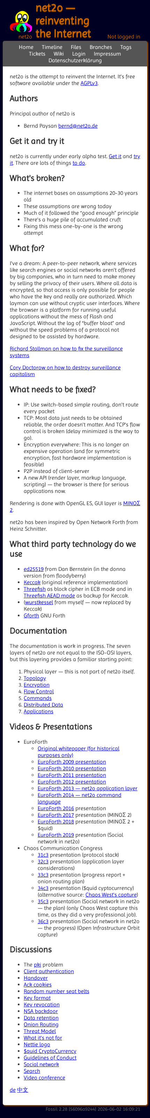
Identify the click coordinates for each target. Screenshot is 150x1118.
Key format (37, 998)
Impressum (107, 53)
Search (32, 1071)
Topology (35, 678)
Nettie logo (37, 1044)
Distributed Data (43, 704)
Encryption (37, 684)
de (13, 1090)
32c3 (43, 861)
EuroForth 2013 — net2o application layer (87, 788)
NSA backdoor (41, 1011)
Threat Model (40, 1031)
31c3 (43, 854)
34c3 (43, 888)
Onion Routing (41, 1024)
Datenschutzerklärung (75, 60)
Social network (41, 1064)
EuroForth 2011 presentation (72, 775)
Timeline (52, 47)
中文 (22, 1090)
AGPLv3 (89, 83)
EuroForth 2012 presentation (72, 781)
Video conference (44, 1077)
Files (76, 47)
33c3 (43, 874)
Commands (38, 698)
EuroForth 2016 (56, 808)
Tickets (37, 53)
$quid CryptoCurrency (50, 1051)
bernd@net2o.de (78, 125)
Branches (101, 47)
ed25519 (34, 569)
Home (26, 47)
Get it (115, 156)
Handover (36, 978)
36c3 (43, 921)
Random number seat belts (56, 991)
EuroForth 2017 (56, 815)
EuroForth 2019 (56, 835)
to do (79, 163)
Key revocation (42, 1004)
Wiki (59, 53)
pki (37, 964)
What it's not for (43, 1037)
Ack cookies (38, 984)
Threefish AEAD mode (49, 595)
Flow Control (39, 691)
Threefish (35, 589)
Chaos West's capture (111, 894)
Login (78, 53)
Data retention (41, 1017)
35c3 (43, 901)
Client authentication (49, 971)
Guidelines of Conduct (50, 1057)
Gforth (31, 615)
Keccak (32, 582)
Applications (38, 711)
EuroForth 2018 (56, 821)
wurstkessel (39, 602)
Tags (126, 47)
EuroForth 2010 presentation (72, 768)
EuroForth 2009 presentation (72, 761)
